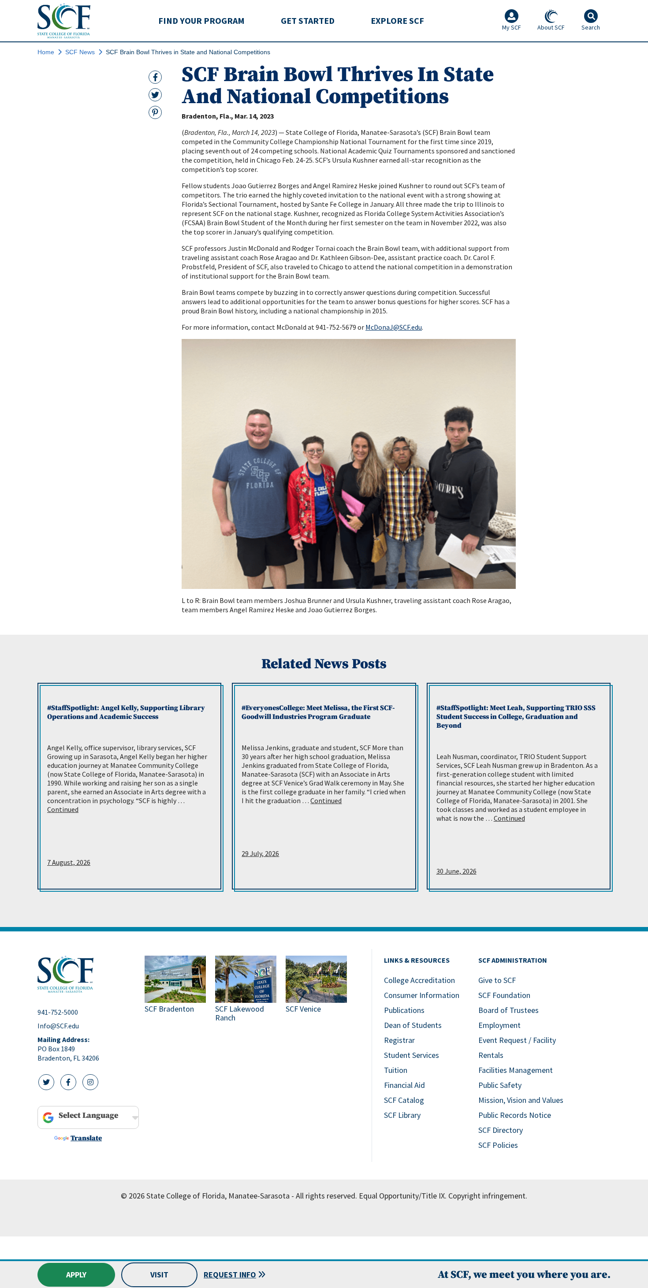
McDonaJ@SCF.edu (393, 327)
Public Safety (499, 1085)
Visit (159, 1274)
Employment (499, 1025)
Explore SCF (397, 20)
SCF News (80, 52)
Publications (404, 1010)
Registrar (399, 1040)
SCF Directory (500, 1130)
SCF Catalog (404, 1100)
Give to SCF (497, 980)
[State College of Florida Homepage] (63, 20)
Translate (86, 1138)
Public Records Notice (514, 1115)
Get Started (308, 20)
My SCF (511, 27)
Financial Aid (404, 1085)
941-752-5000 (57, 1012)
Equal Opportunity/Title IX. (403, 1196)
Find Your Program (201, 20)
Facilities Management (515, 1070)
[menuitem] (201, 20)
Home (45, 52)
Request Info (230, 1274)
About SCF (551, 27)
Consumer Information (421, 995)
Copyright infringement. (487, 1196)
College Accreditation (419, 980)
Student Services (411, 1055)
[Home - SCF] (85, 974)
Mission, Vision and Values (520, 1100)
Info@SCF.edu (58, 1025)
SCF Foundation (504, 995)
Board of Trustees (508, 1010)
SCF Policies (498, 1145)
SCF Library (402, 1115)
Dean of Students (413, 1025)
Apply (76, 1274)
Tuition (395, 1070)
